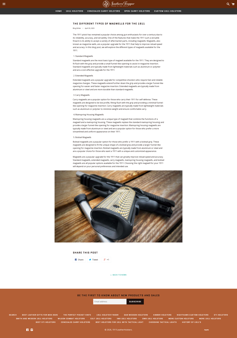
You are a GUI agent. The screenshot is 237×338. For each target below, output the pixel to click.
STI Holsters (221, 315)
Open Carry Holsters (137, 11)
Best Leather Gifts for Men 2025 (40, 315)
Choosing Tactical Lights (163, 322)
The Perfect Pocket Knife (77, 315)
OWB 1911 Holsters (152, 318)
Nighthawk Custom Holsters (192, 315)
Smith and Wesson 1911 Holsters (34, 318)
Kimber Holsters (162, 315)
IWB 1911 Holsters (127, 318)
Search (13, 315)
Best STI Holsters (46, 322)
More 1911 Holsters (210, 318)
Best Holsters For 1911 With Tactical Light (120, 322)
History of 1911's (191, 322)
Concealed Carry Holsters (103, 11)
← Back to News (118, 275)
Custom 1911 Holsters (167, 11)
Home (59, 11)
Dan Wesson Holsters (136, 315)
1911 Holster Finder (108, 315)
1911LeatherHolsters (122, 329)
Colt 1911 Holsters (100, 318)
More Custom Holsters (181, 318)
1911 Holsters (74, 11)
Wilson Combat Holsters (71, 318)
